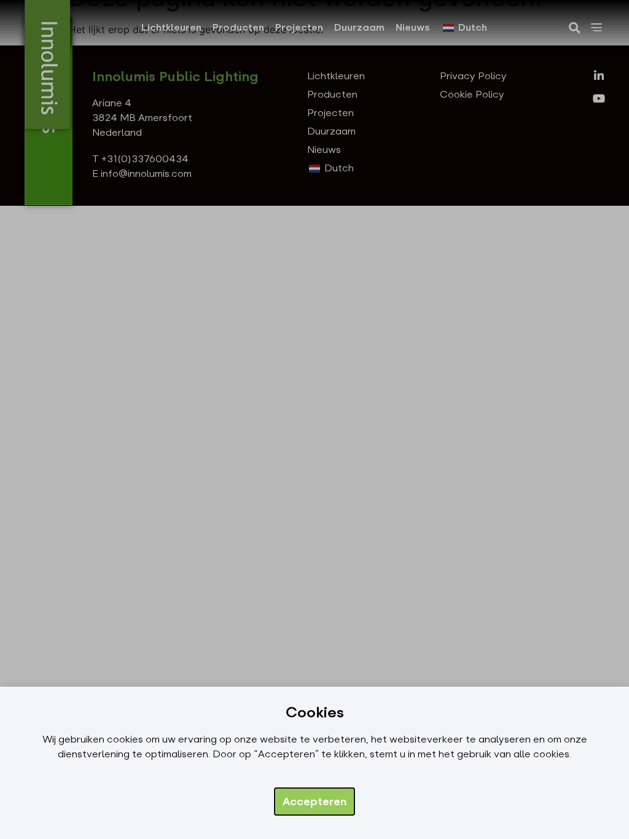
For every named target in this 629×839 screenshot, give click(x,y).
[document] (314, 419)
